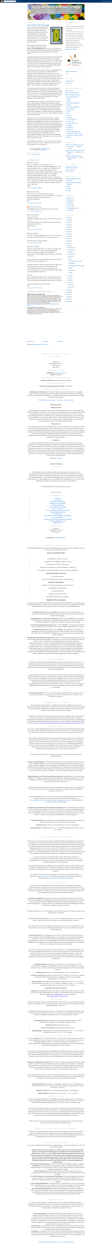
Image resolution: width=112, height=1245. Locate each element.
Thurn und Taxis (70, 171)
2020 (68, 231)
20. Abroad (68, 137)
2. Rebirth (68, 99)
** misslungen (69, 200)
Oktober (70, 252)
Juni (69, 275)
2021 (68, 229)
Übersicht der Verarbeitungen (57, 501)
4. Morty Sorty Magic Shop (72, 103)
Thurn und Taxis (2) (70, 169)
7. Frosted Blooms (70, 109)
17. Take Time (69, 129)
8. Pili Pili (68, 111)
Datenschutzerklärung (71, 71)
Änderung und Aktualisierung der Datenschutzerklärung (58, 519)
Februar (70, 284)
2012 (68, 292)
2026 (68, 218)
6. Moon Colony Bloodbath (72, 107)
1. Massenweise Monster (72, 97)
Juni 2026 (68, 188)
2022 (68, 227)
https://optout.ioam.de (43, 876)
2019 (68, 234)
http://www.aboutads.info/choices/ (38, 800)
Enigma (70, 268)
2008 (68, 301)
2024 (68, 222)
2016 (68, 241)
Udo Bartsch (32, 207)
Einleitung (57, 498)
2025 (68, 220)
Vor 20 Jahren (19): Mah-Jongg (38, 25)
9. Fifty (67, 113)
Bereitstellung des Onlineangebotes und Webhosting (58, 515)
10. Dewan (68, 115)
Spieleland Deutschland (72, 167)
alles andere (69, 83)
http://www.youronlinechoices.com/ (65, 800)
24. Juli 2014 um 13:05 (34, 203)
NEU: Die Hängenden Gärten (73, 94)
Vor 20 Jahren (35, 154)
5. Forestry (68, 105)
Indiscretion (43, 149)
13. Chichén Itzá (70, 121)
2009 (68, 299)
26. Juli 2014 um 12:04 (34, 288)
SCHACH (40, 136)
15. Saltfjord (69, 125)
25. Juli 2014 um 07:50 (34, 229)
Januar (70, 287)
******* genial (69, 210)
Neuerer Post (30, 341)
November (71, 250)
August (70, 256)
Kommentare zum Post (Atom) (41, 344)
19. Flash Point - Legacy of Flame (74, 135)
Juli (69, 259)
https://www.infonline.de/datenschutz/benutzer (61, 878)
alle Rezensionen (70, 81)
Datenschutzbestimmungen (34, 304)
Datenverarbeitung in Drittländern (58, 507)
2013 (68, 290)
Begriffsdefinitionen (58, 522)
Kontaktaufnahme (57, 514)
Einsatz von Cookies (57, 508)
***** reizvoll (69, 206)
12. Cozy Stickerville (71, 119)
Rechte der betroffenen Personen (57, 521)
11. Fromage (69, 117)
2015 (68, 243)
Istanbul (70, 272)
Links (67, 73)
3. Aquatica (68, 101)
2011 (68, 294)
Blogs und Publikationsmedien (57, 512)
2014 (68, 245)
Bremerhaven (71, 263)
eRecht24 (59, 458)
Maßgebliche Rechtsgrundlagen (58, 503)
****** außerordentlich (71, 208)
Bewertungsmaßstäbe (71, 49)
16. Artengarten (69, 127)
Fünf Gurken (71, 270)
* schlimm (68, 198)
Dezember (71, 247)
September (71, 254)
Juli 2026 (68, 186)
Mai (69, 278)
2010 (68, 297)
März (69, 282)
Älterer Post (60, 341)
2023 (68, 224)
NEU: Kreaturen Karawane (72, 92)
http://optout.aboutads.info (52, 801)
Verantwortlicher (58, 500)
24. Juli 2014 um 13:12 (34, 211)
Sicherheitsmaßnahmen (58, 505)
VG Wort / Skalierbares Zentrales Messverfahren (57, 510)
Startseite (45, 341)
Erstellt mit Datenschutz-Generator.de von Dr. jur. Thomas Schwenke (56, 400)
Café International (45, 148)
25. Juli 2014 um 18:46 (34, 243)
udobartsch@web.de (60, 373)
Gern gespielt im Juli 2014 (75, 261)
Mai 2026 (68, 190)
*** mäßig (68, 202)
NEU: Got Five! (69, 90)
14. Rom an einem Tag (71, 123)
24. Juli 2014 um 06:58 (34, 188)
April (69, 280)
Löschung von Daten (58, 517)
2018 (68, 236)
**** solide (68, 204)
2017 (68, 238)
